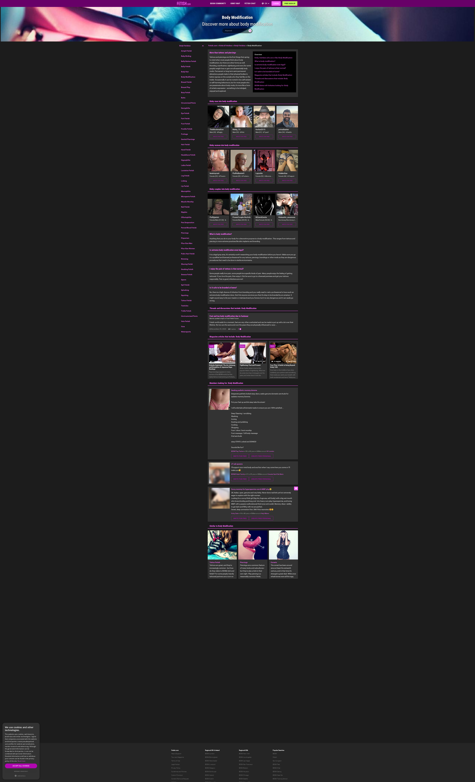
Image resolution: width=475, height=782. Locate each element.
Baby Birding (186, 56)
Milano (266, 513)
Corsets (274, 562)
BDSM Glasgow (210, 768)
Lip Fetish (185, 186)
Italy (262, 513)
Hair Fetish (185, 144)
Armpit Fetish (186, 51)
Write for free (218, 136)
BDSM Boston (243, 768)
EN (266, 3)
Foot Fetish (185, 124)
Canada (270, 474)
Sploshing (185, 290)
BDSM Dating (277, 771)
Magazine (181, 757)
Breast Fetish (186, 82)
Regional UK (209, 750)
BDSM (275, 754)
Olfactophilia (186, 217)
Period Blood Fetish (189, 228)
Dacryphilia (185, 108)
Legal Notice (175, 764)
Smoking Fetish (187, 269)
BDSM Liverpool (210, 764)
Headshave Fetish (188, 155)
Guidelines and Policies (179, 771)
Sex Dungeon (277, 761)
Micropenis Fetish (188, 196)
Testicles (184, 306)
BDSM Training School (280, 779)
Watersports (186, 332)
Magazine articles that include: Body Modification (273, 75)
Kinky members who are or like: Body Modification (273, 58)
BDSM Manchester (211, 761)
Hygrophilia (185, 160)
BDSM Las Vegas (244, 761)
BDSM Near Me (278, 775)
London (271, 451)
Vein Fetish (185, 321)
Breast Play (185, 87)
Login (276, 3)
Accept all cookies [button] (21, 766)
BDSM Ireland (209, 775)
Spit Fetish (185, 285)
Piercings (185, 233)
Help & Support (176, 754)
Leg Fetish (185, 176)
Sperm (183, 280)
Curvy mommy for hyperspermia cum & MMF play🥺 (251, 489)
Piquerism (185, 238)
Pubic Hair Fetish (188, 254)
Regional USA (243, 750)
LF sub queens (237, 464)
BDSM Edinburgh (210, 771)
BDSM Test (276, 764)
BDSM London (209, 754)
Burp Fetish (185, 92)
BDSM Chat (276, 768)
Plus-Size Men (186, 243)
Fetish (275, 757)
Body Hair (185, 72)
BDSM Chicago (244, 775)
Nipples (184, 212)
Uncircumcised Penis (189, 316)
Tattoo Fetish (186, 300)
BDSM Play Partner (237, 451)
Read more (21, 761)
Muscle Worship (187, 202)
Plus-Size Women (188, 248)
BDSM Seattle (243, 779)
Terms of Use (175, 761)
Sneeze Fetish (186, 274)
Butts (183, 98)
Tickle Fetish (186, 311)
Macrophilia (185, 191)
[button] (21, 775)
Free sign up (289, 3)
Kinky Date (234, 513)
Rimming (184, 259)
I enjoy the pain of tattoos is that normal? (270, 68)
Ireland (217, 750)
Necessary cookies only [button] (21, 771)
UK (268, 451)
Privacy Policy (175, 768)
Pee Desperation (187, 222)
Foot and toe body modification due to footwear (229, 316)
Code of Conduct (177, 775)
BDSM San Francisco (246, 764)
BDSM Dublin (209, 779)
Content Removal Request (180, 779)
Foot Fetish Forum (232, 318)
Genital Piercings (188, 139)
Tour (172, 757)
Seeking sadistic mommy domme (244, 390)
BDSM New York (244, 754)
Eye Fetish (185, 113)
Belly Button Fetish (188, 61)
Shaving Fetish (187, 264)
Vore (183, 326)
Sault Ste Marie (278, 474)
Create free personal (261, 456)
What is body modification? (265, 61)
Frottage (184, 134)
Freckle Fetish (186, 129)
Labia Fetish (186, 165)
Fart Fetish (185, 118)
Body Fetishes (184, 46)
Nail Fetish (185, 207)
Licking (184, 181)
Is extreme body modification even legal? (270, 65)
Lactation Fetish (187, 170)
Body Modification (188, 77)
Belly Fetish (185, 66)
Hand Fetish (186, 150)
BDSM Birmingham (211, 757)
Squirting (184, 295)
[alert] (21, 751)
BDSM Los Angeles (245, 757)
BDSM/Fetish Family (238, 474)
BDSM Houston (244, 771)
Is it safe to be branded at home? (267, 72)
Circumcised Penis (188, 103)
